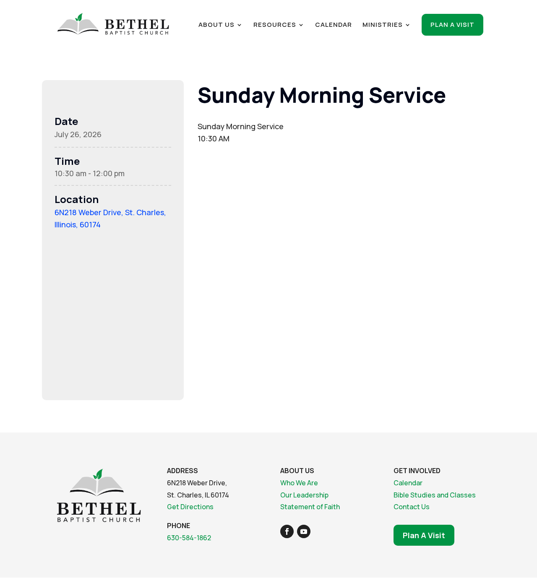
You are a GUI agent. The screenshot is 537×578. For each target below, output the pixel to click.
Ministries (382, 25)
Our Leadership (304, 495)
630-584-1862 (189, 537)
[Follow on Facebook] (287, 531)
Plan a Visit (452, 24)
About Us (216, 25)
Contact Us (412, 506)
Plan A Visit (424, 535)
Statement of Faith (310, 506)
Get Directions (190, 506)
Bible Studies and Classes (435, 495)
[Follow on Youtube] (303, 531)
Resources (274, 25)
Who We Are (299, 482)
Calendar (333, 25)
